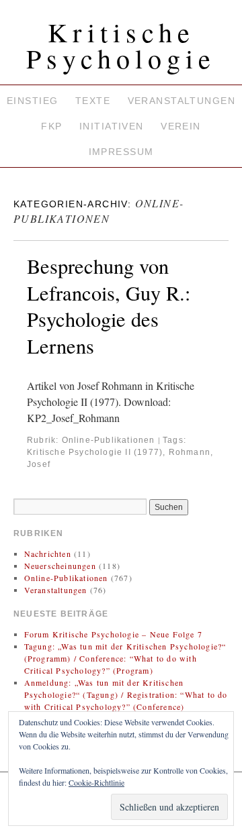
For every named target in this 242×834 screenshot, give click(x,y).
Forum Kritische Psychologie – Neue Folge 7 (113, 634)
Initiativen (111, 126)
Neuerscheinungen (60, 565)
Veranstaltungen (181, 100)
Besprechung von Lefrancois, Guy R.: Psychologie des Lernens (108, 306)
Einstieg (32, 100)
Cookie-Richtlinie (96, 782)
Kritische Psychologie (121, 45)
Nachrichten (47, 553)
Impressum (121, 151)
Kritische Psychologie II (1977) (95, 452)
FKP (51, 126)
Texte (92, 100)
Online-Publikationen (108, 440)
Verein (181, 126)
